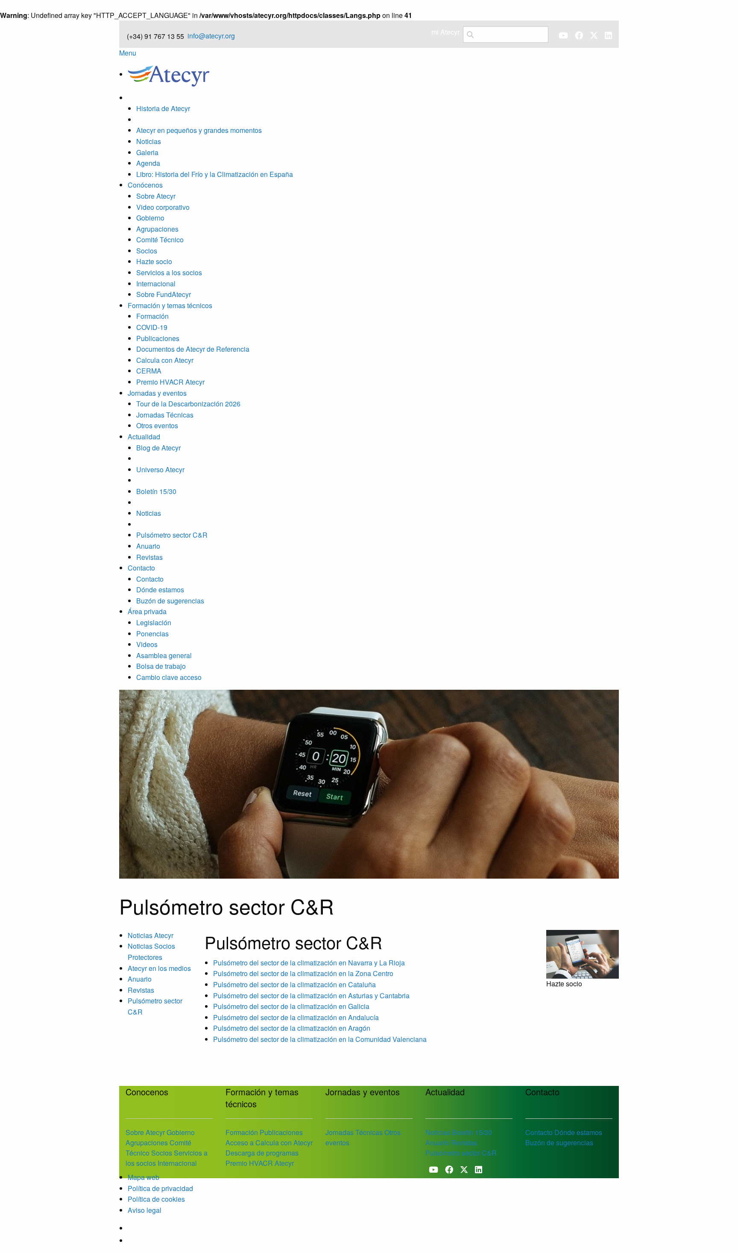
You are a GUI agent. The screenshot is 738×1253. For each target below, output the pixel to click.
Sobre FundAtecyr (163, 294)
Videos (147, 644)
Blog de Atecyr (158, 448)
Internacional (156, 283)
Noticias (148, 141)
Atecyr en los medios (159, 968)
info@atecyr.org (211, 36)
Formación (152, 316)
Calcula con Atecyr (164, 360)
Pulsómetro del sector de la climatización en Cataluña (294, 984)
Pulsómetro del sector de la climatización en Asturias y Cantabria (311, 995)
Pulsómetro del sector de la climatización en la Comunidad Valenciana (320, 1039)
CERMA (148, 371)
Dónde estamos (160, 589)
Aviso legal (144, 1210)
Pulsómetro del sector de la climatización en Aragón (291, 1028)
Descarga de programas (262, 1153)
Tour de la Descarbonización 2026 (188, 404)
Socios (146, 251)
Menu (127, 53)
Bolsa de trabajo (161, 666)
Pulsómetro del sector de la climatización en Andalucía (296, 1017)
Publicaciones (157, 338)
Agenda (148, 163)
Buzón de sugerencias (170, 601)
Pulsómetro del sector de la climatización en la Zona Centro (303, 973)
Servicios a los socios (169, 272)
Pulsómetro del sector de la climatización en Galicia (291, 1006)
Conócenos (145, 185)
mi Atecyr (445, 32)
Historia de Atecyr (163, 108)
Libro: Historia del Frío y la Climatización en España (214, 174)
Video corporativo (163, 207)
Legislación (153, 622)
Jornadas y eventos (157, 393)
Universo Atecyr (160, 469)
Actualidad (144, 436)
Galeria (147, 152)
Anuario (148, 546)
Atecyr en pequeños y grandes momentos (199, 130)
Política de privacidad (160, 1188)
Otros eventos (157, 425)
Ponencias (152, 633)
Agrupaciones (157, 229)
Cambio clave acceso (169, 677)
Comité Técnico (160, 239)
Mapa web (143, 1177)
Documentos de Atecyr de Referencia (192, 349)
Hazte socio (154, 261)
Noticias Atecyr (150, 935)
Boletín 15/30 (156, 491)
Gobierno (150, 218)
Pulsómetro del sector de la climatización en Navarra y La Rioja (309, 963)
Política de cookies (156, 1199)
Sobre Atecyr (156, 196)
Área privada (147, 611)
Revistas (149, 557)
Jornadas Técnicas (164, 415)
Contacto (141, 568)
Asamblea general (164, 655)
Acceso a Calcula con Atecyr (269, 1142)
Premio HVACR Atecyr (170, 382)
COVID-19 (151, 327)
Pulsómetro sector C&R (172, 535)
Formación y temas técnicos (170, 305)
